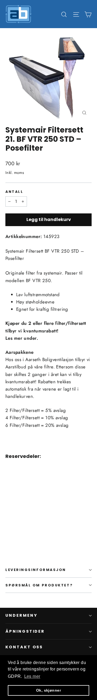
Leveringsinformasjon (35, 569)
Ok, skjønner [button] (48, 690)
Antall (14, 192)
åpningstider (25, 631)
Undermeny (21, 615)
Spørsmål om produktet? (39, 585)
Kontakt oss (24, 647)
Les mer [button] (32, 676)
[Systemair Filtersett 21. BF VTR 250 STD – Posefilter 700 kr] (19, 504)
